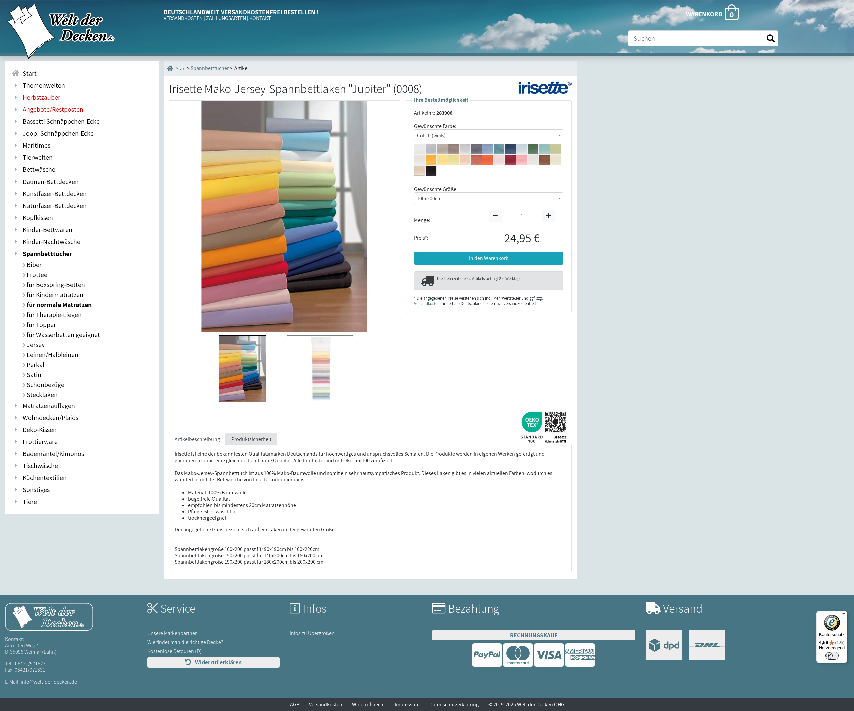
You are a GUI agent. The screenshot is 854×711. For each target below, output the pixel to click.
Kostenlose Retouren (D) (174, 651)
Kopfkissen (36, 217)
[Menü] (843, 615)
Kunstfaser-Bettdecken (53, 193)
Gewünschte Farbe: (435, 126)
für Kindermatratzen (54, 294)
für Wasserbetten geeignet (62, 334)
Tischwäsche (39, 465)
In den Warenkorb (489, 258)
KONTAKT (260, 18)
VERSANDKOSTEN (183, 18)
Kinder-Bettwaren (46, 229)
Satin (33, 374)
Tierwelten (36, 157)
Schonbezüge (44, 384)
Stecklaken (41, 394)
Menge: (422, 220)
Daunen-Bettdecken (49, 181)
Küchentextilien (43, 477)
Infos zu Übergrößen (312, 633)
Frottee (36, 274)
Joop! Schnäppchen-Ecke (57, 133)
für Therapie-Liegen (53, 314)
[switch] (832, 656)
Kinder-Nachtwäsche (50, 241)
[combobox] (488, 135)
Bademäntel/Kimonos (52, 453)
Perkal (34, 364)
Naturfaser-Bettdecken (53, 205)
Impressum (407, 704)
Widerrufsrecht (368, 704)
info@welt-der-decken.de (49, 681)
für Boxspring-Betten (55, 284)
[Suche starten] (771, 38)
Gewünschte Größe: (436, 189)
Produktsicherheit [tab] (251, 439)
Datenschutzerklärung (454, 704)
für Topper (40, 324)
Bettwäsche (37, 169)
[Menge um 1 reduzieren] (495, 216)
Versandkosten (427, 303)
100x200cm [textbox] (429, 198)
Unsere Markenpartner (172, 633)
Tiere (28, 501)
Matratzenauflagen (47, 405)
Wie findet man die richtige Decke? (185, 642)
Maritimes (35, 145)
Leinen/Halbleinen (51, 354)
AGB (294, 704)
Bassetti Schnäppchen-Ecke (60, 121)
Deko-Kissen (38, 429)
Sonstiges (35, 489)
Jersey (35, 344)
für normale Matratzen (58, 304)
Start (28, 73)
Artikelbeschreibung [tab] (197, 439)
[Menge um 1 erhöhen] (548, 216)
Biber (33, 264)
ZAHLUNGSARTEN (226, 18)
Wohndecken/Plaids (49, 417)
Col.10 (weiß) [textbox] (431, 135)
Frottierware (39, 441)
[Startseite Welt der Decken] (49, 616)
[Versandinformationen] (685, 645)
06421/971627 (30, 663)
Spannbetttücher (46, 253)
